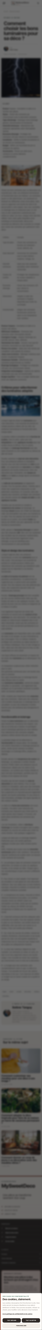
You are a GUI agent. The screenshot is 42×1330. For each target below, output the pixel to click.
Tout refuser (11, 1320)
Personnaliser (21, 1325)
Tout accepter (31, 1320)
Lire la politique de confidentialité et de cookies (17, 1314)
